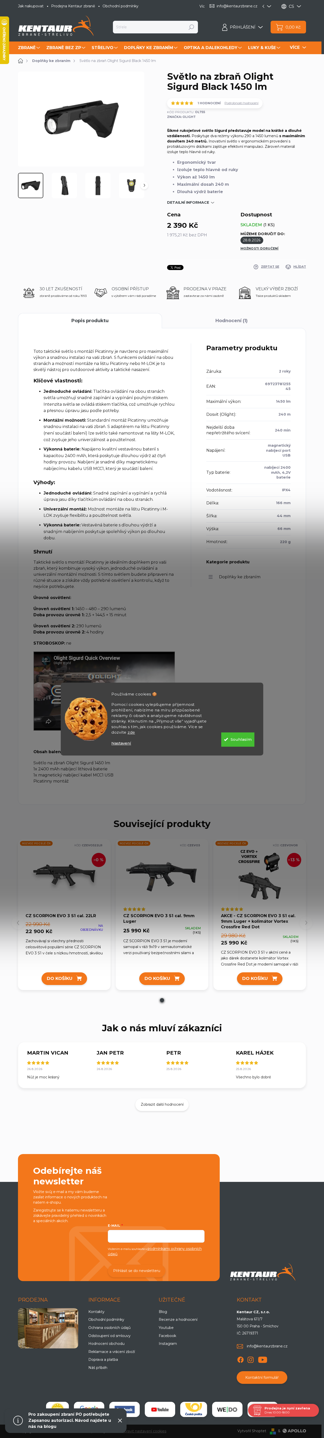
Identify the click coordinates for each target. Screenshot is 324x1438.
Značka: (181, 117)
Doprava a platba (103, 1359)
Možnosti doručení (259, 248)
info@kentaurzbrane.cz (267, 1346)
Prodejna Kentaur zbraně (73, 6)
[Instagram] (250, 1359)
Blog (163, 1311)
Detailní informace (188, 202)
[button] (162, 1000)
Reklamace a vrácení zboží (111, 1351)
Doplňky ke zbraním (239, 576)
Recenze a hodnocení (178, 1319)
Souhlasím (241, 739)
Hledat (191, 27)
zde (131, 732)
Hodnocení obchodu (106, 1343)
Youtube (166, 1327)
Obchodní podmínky (120, 6)
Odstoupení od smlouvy (109, 1335)
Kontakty (96, 1311)
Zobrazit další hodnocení (162, 1104)
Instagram (168, 1343)
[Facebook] (240, 1359)
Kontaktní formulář (262, 1377)
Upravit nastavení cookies (144, 1431)
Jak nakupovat (31, 6)
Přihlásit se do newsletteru (136, 1270)
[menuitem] (29, 48)
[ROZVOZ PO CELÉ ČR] (162, 876)
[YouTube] (262, 1359)
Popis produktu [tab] (90, 320)
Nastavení (121, 743)
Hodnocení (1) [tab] (231, 320)
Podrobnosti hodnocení (241, 103)
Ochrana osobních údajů (109, 1327)
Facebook (167, 1335)
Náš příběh (97, 1367)
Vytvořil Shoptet (251, 1431)
